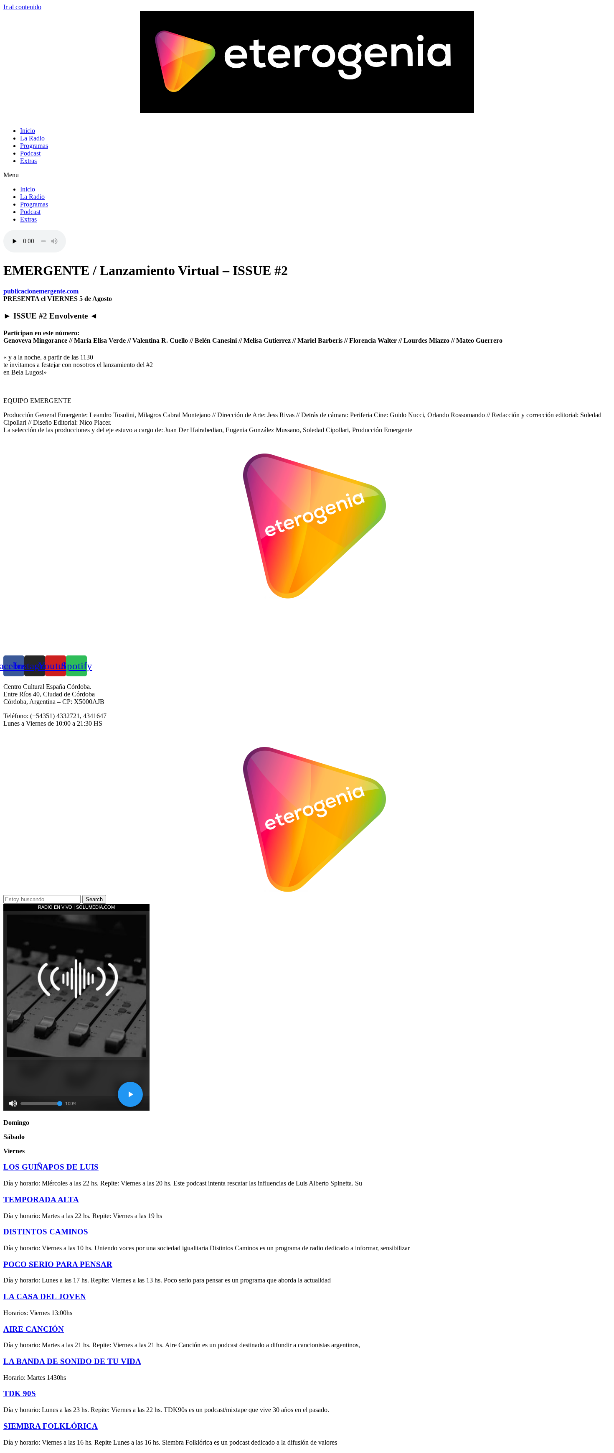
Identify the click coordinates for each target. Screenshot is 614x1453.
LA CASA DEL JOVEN (44, 1296)
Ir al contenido (22, 6)
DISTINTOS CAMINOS (45, 1231)
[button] (307, 175)
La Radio (32, 138)
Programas (34, 145)
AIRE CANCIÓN (33, 1329)
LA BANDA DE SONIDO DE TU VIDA (72, 1361)
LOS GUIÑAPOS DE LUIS (51, 1166)
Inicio (27, 130)
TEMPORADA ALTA (41, 1199)
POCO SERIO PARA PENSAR (57, 1264)
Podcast (30, 153)
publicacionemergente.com (41, 291)
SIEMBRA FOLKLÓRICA (50, 1426)
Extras (28, 160)
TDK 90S (19, 1393)
